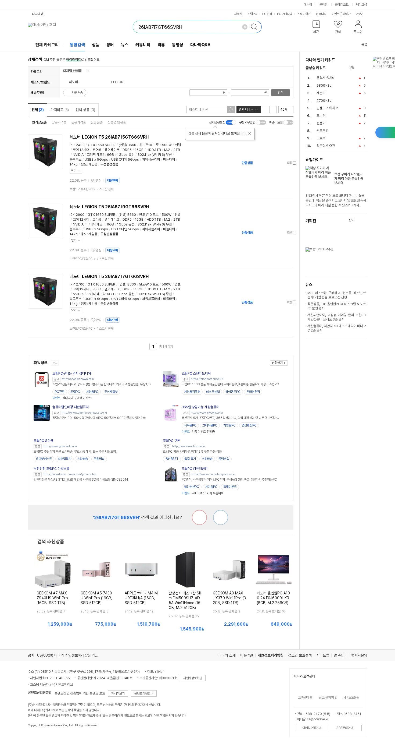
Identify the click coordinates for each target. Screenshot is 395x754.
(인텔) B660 (127, 145)
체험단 (346, 14)
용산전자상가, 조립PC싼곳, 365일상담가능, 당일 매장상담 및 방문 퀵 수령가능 (230, 418)
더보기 (360, 14)
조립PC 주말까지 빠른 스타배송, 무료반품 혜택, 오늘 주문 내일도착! (75, 451)
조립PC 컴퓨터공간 (195, 469)
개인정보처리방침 (270, 655)
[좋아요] (220, 517)
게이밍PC (211, 487)
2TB (176, 150)
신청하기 (277, 363)
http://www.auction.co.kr (188, 446)
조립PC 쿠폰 (171, 441)
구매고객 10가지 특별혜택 (203, 493)
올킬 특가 (190, 459)
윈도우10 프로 (149, 145)
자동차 (238, 14)
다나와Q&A (200, 44)
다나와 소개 (227, 655)
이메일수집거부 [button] (311, 728)
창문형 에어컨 (326, 146)
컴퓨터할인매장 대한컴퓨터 (70, 407)
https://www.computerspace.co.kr (213, 474)
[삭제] (244, 27)
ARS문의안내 (344, 728)
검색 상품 (85, 110)
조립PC (252, 14)
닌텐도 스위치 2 (327, 108)
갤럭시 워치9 (325, 78)
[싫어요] (199, 517)
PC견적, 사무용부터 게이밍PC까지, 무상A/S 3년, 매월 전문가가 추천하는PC (229, 479)
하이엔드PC (232, 392)
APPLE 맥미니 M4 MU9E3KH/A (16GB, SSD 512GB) (141, 598)
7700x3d (324, 100)
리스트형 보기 (265, 109)
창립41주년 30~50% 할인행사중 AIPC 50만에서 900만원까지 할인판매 (99, 418)
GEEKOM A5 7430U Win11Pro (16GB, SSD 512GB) (96, 598)
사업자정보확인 (192, 678)
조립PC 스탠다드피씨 (196, 373)
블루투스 (75, 159)
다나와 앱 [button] (38, 14)
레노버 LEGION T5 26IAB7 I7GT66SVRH (109, 276)
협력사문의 (359, 655)
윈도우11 (323, 131)
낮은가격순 (59, 122)
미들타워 (169, 159)
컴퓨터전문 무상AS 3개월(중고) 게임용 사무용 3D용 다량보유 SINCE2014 (81, 479)
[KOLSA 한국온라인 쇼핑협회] (37, 738)
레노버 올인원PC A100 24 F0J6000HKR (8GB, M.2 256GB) (273, 598)
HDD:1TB (154, 150)
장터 (110, 44)
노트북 (321, 138)
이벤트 (336, 14)
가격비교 (60, 110)
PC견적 (267, 14)
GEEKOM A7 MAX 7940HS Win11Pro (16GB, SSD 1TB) (52, 598)
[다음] (365, 68)
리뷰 (161, 44)
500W (167, 145)
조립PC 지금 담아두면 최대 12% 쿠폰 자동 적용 (192, 451)
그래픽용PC (209, 425)
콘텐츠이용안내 (143, 693)
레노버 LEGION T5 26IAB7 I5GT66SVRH (109, 137)
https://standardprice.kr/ (207, 379)
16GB (139, 150)
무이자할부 (111, 392)
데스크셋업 (213, 392)
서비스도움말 (351, 697)
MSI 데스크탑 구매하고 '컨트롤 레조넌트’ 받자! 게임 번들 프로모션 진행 (336, 295)
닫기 (74, 170)
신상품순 (97, 122)
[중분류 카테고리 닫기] (84, 71)
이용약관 (246, 655)
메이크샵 (361, 4)
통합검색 (77, 44)
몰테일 (323, 4)
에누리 (308, 4)
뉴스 (124, 44)
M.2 (167, 150)
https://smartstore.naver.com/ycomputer (69, 474)
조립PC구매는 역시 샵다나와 (71, 373)
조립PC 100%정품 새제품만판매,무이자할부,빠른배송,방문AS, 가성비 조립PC (230, 384)
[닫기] (249, 133)
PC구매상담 (284, 14)
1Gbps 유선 (125, 155)
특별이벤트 (230, 487)
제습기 (321, 93)
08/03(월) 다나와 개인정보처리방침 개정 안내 (71, 655)
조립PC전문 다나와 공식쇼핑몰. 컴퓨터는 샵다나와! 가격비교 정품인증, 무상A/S (101, 384)
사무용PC (190, 425)
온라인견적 (253, 392)
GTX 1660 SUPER (102, 145)
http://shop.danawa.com (78, 379)
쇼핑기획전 (304, 14)
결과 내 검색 (246, 109)
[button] (316, 28)
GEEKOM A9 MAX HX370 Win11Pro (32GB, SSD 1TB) (229, 598)
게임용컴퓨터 (192, 392)
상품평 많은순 (116, 122)
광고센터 (340, 655)
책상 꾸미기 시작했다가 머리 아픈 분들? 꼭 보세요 (348, 178)
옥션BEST (171, 459)
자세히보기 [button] (118, 693)
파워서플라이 (151, 159)
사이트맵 (322, 655)
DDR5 (127, 150)
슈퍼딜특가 (64, 459)
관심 (98, 180)
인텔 (178, 145)
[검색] (255, 27)
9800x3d (324, 85)
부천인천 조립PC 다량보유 (51, 469)
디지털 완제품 (72, 71)
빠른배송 (77, 92)
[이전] (359, 68)
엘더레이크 (112, 150)
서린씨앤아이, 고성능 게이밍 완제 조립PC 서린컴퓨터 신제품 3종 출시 (336, 317)
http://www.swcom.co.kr (207, 412)
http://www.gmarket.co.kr (60, 446)
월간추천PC (191, 487)
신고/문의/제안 (328, 697)
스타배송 (82, 459)
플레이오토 (342, 4)
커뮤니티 (321, 14)
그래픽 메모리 (96, 155)
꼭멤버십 (99, 459)
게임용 (92, 164)
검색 (280, 92)
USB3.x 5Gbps (96, 159)
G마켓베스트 (44, 459)
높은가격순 (78, 122)
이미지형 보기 (273, 109)
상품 (95, 44)
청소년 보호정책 (300, 655)
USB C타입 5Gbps (125, 159)
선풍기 (321, 123)
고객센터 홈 (305, 697)
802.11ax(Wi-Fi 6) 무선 (155, 155)
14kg (74, 164)
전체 (37, 110)
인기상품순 (39, 122)
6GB (110, 155)
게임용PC (92, 392)
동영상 (177, 44)
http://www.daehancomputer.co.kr (84, 412)
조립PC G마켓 (43, 441)
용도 (84, 164)
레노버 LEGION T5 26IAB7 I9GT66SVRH (109, 206)
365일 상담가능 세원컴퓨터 (200, 407)
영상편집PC (249, 425)
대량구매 (112, 180)
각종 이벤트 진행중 (198, 432)
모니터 (321, 116)
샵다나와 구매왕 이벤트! (72, 398)
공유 (364, 45)
